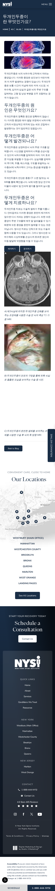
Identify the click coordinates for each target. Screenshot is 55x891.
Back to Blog (13, 448)
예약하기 (12, 248)
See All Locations (27, 595)
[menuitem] (15, 814)
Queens (27, 566)
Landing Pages (27, 583)
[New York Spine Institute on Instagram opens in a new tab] (15, 814)
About (27, 690)
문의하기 (27, 248)
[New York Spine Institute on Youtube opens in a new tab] (39, 814)
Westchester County (27, 549)
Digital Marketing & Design (30, 848)
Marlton (27, 571)
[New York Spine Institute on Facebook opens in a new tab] (23, 814)
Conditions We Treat (27, 702)
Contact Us (27, 638)
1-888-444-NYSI (24, 878)
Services (27, 696)
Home (5, 29)
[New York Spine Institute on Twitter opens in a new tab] (31, 814)
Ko (12, 29)
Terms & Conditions (15, 836)
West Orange (27, 577)
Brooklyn (27, 554)
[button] (5, 880)
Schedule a (27, 623)
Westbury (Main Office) (28, 537)
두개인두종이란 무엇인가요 (35, 29)
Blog (18, 29)
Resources (27, 707)
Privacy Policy (32, 836)
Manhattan (27, 543)
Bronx (27, 560)
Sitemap (45, 836)
